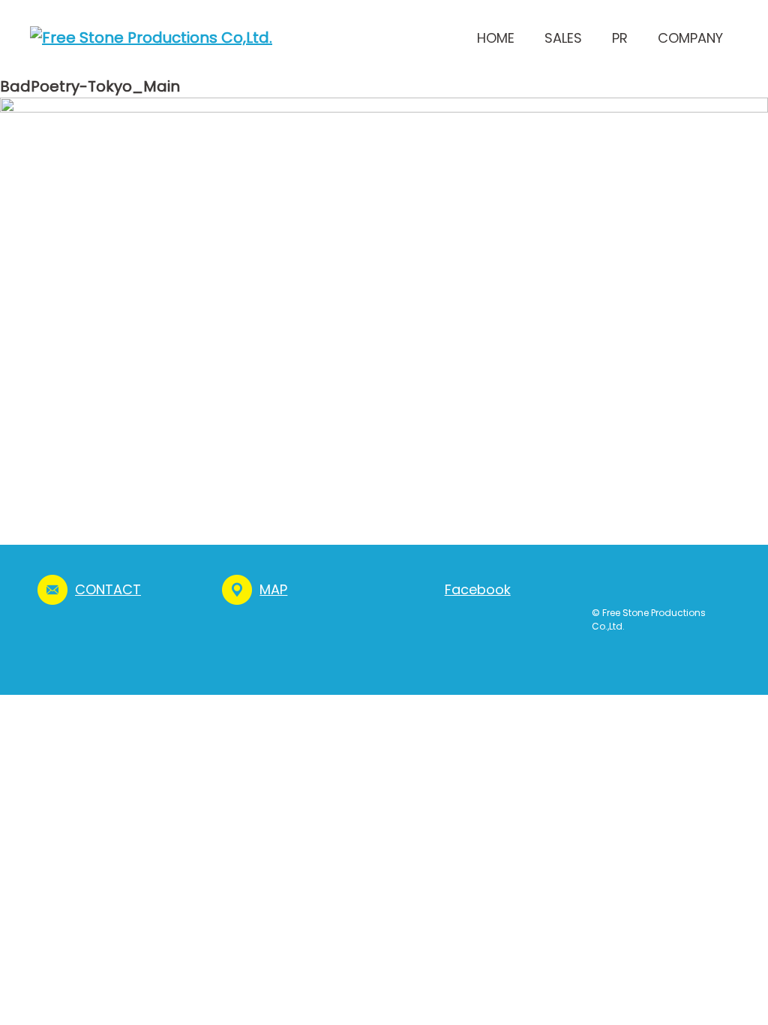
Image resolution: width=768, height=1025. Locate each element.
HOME (495, 38)
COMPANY (690, 38)
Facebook (478, 589)
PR (620, 38)
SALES (563, 38)
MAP (273, 589)
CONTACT (108, 589)
